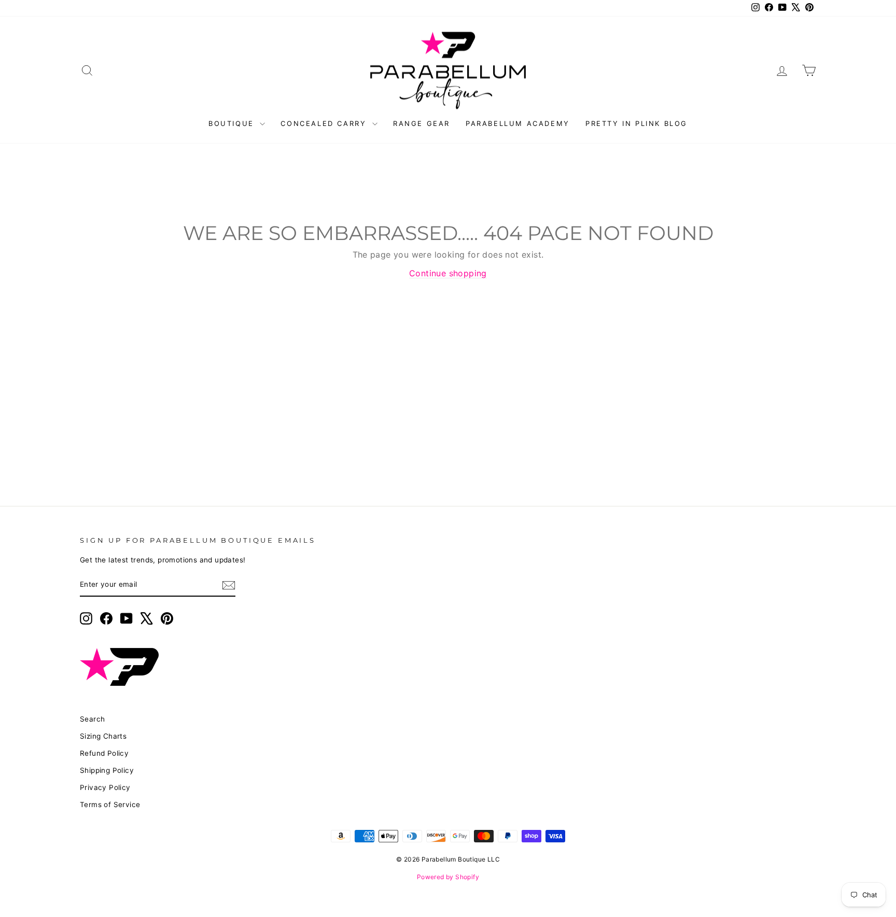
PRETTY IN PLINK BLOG (636, 123)
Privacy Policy (105, 787)
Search (92, 719)
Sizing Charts (103, 736)
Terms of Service (110, 804)
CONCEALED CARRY (325, 123)
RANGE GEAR (421, 123)
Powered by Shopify (448, 877)
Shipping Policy (107, 770)
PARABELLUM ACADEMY (518, 123)
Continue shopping (448, 273)
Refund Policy (104, 753)
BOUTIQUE (232, 123)
